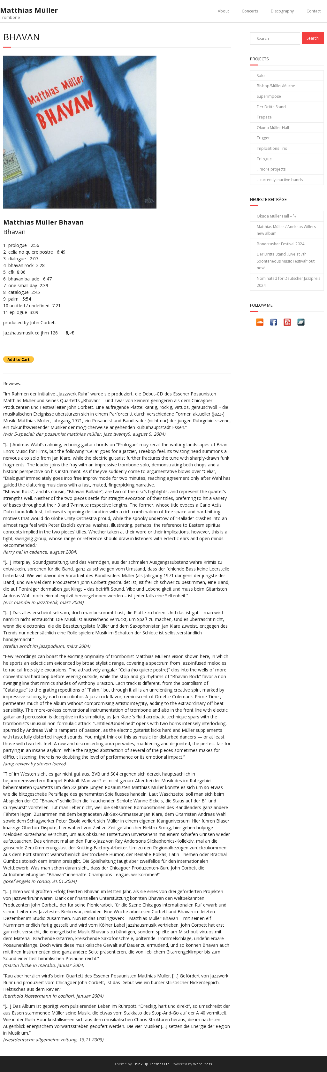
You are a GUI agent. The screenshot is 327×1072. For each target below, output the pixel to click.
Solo (261, 75)
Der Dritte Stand (271, 107)
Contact (314, 11)
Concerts (250, 11)
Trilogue (264, 159)
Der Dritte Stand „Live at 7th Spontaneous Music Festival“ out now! (286, 261)
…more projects (271, 169)
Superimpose (269, 96)
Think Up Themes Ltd (151, 1063)
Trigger (263, 138)
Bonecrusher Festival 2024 (280, 244)
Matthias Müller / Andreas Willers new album (286, 230)
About (223, 11)
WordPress (202, 1063)
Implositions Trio (272, 148)
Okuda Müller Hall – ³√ (276, 216)
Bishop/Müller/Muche (276, 85)
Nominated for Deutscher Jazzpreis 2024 (288, 282)
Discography (282, 11)
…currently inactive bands (280, 179)
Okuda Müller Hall (273, 127)
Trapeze (264, 117)
